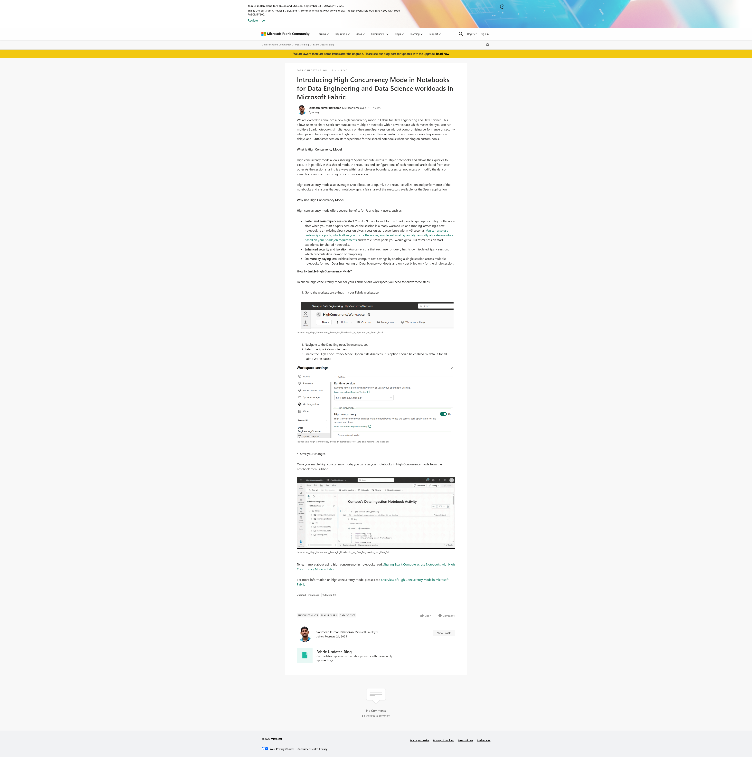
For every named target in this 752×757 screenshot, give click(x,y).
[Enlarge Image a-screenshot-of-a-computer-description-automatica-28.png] (376, 313)
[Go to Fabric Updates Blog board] (305, 655)
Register (472, 33)
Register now (257, 20)
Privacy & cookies (443, 740)
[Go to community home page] (285, 34)
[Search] (460, 34)
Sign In (485, 33)
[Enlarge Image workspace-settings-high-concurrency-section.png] (376, 401)
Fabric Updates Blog (323, 44)
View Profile (444, 633)
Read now (442, 54)
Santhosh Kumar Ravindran (325, 108)
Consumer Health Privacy (312, 749)
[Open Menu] (488, 44)
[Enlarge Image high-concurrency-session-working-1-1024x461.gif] (376, 512)
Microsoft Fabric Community (276, 44)
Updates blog (302, 44)
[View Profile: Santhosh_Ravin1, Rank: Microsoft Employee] (302, 110)
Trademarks (483, 740)
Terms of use (465, 740)
